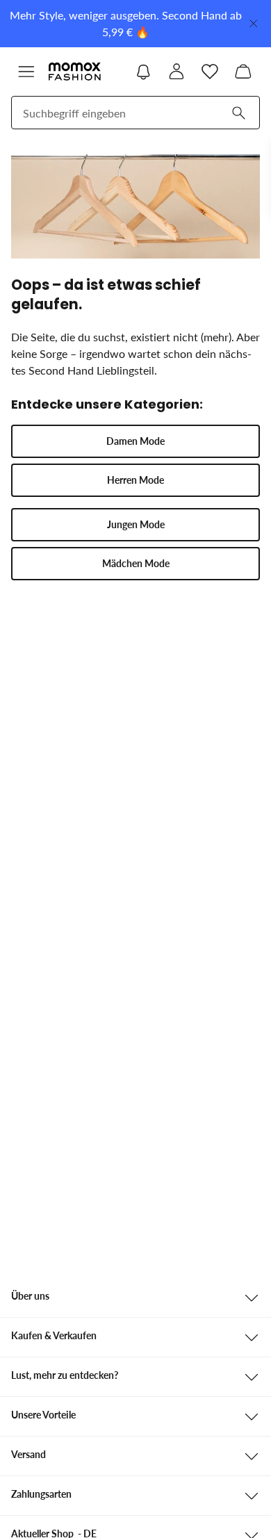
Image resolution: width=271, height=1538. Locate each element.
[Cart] (243, 71)
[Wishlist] (210, 71)
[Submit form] (238, 112)
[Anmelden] (176, 71)
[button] (26, 71)
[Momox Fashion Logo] (75, 72)
